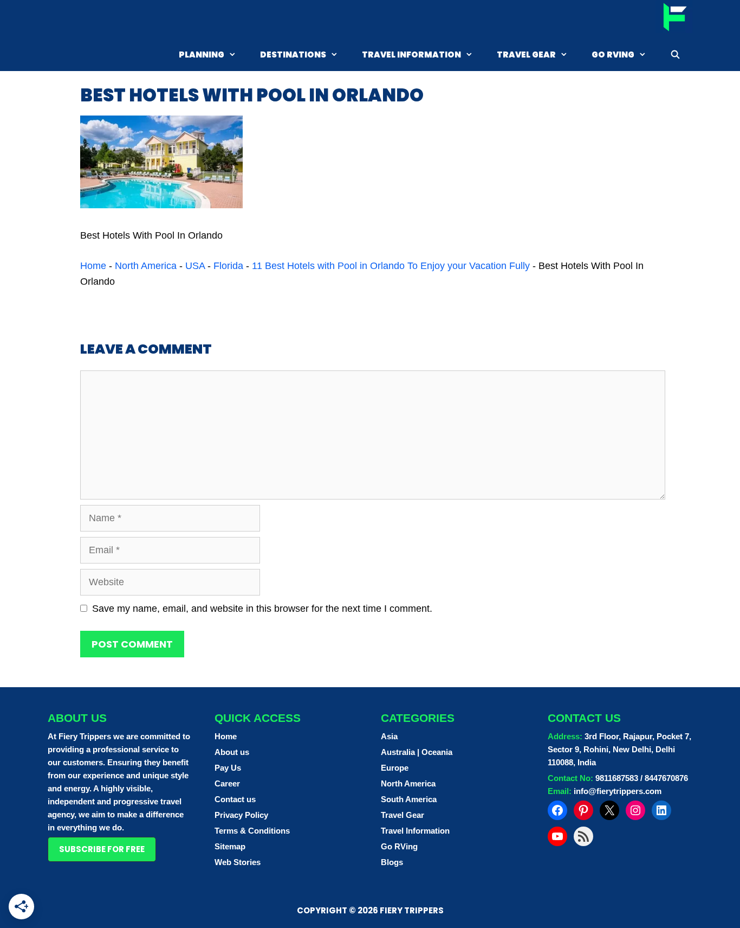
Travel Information (411, 54)
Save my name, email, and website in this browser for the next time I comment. (262, 608)
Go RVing (613, 54)
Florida (228, 265)
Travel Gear (526, 54)
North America (146, 265)
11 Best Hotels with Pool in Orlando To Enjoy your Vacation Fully (391, 265)
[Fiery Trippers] (673, 18)
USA (195, 265)
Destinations (293, 54)
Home (93, 265)
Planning (201, 54)
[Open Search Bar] (675, 54)
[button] (102, 849)
